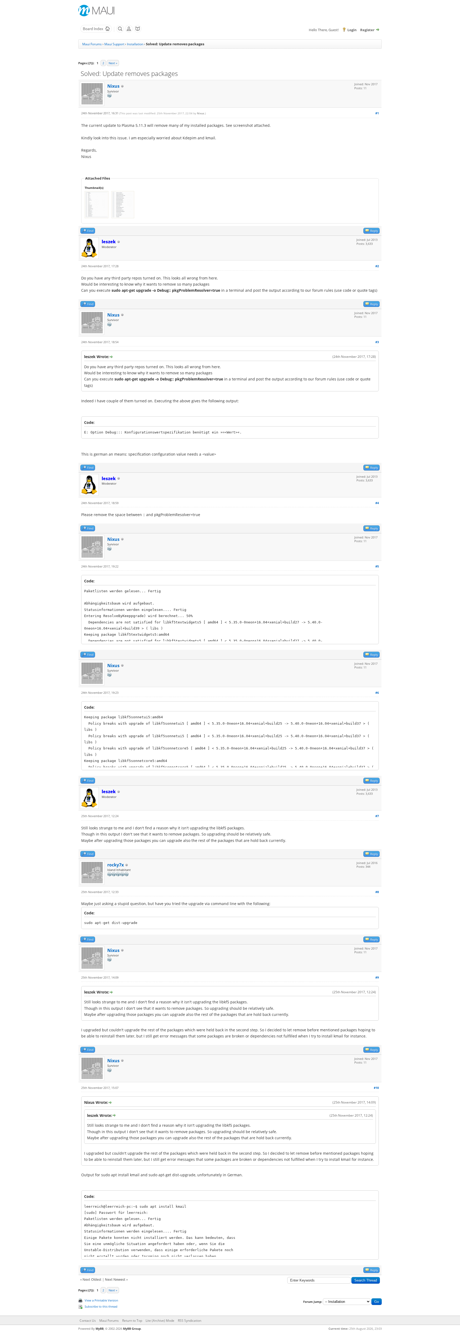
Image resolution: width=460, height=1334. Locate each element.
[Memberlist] (129, 31)
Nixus (113, 86)
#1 (377, 113)
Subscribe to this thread (101, 1306)
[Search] (120, 31)
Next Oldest (92, 1279)
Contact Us (88, 1320)
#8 (377, 892)
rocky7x (115, 865)
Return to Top (132, 1320)
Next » (113, 63)
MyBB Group (132, 1329)
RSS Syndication (189, 1320)
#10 (376, 1088)
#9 (377, 977)
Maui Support (114, 44)
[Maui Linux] (97, 10)
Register (367, 29)
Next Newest (115, 1279)
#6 (377, 693)
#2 (377, 266)
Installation (135, 44)
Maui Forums (92, 44)
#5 (377, 566)
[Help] (138, 31)
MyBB (100, 1329)
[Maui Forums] (96, 31)
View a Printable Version (101, 1300)
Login (352, 29)
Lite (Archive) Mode (160, 1320)
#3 (377, 342)
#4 (377, 503)
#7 (377, 816)
